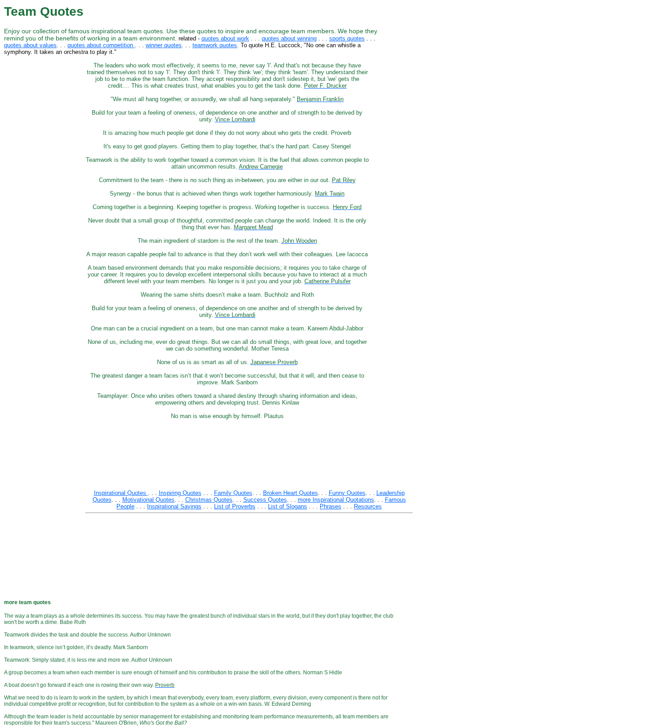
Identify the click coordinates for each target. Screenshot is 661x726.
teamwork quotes (214, 45)
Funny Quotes (347, 493)
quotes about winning (289, 38)
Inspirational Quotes (121, 493)
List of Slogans (287, 506)
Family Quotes (233, 493)
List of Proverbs (234, 506)
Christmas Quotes (208, 499)
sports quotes (347, 38)
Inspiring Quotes (180, 493)
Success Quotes (265, 499)
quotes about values (30, 45)
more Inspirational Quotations (336, 499)
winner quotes (164, 45)
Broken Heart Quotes (290, 493)
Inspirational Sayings (174, 506)
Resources (368, 506)
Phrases (330, 506)
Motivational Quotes (148, 499)
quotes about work (225, 38)
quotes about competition (101, 45)
